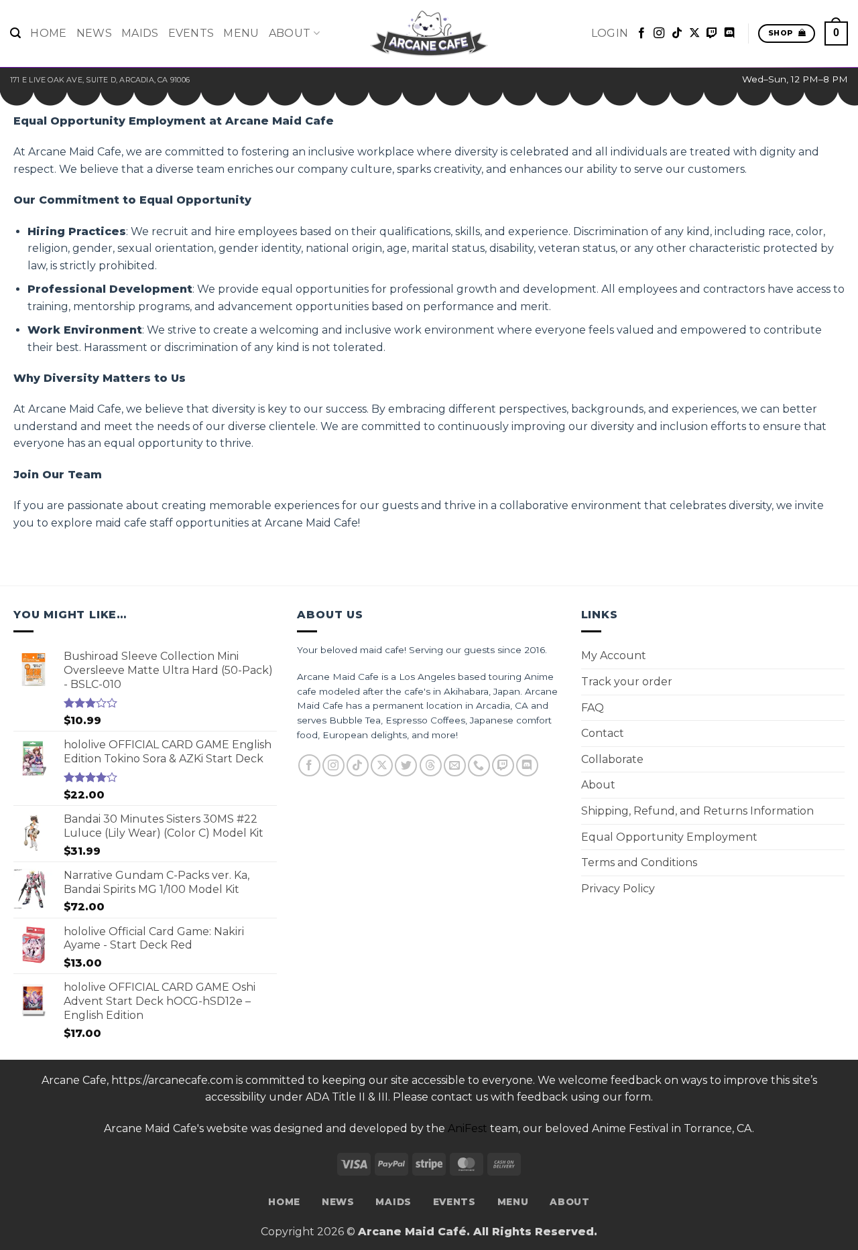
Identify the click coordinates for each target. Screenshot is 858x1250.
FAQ (592, 707)
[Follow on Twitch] (712, 33)
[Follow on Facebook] (641, 33)
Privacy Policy (618, 888)
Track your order (626, 681)
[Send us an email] (455, 765)
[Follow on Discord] (729, 33)
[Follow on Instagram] (659, 33)
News (94, 33)
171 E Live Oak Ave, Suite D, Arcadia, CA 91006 (100, 79)
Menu (241, 33)
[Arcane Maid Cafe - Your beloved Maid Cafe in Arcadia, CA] (429, 33)
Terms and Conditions (639, 862)
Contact (602, 733)
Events (191, 33)
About (290, 33)
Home (48, 33)
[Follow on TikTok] (677, 33)
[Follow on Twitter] (406, 765)
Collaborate (612, 759)
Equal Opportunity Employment (669, 837)
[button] (15, 33)
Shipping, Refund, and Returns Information (697, 811)
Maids (140, 33)
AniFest (467, 1128)
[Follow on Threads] (431, 765)
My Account (613, 655)
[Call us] (479, 765)
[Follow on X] (694, 33)
